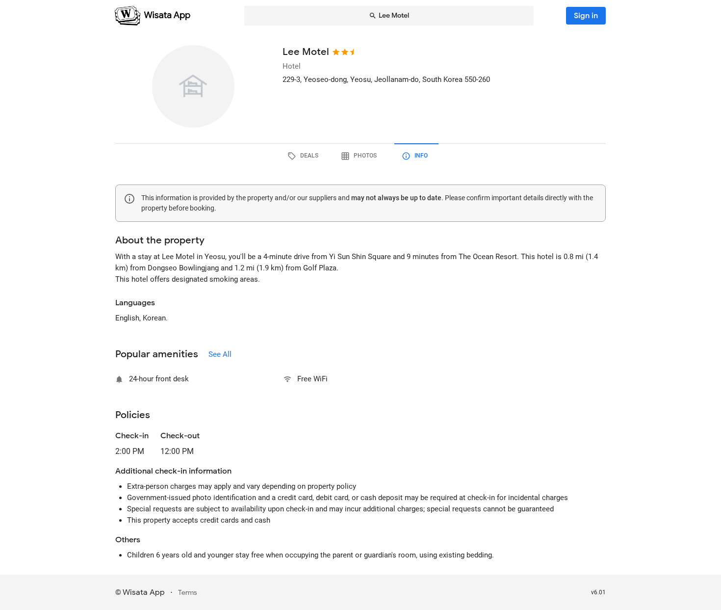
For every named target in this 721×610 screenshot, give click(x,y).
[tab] (305, 156)
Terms (187, 592)
